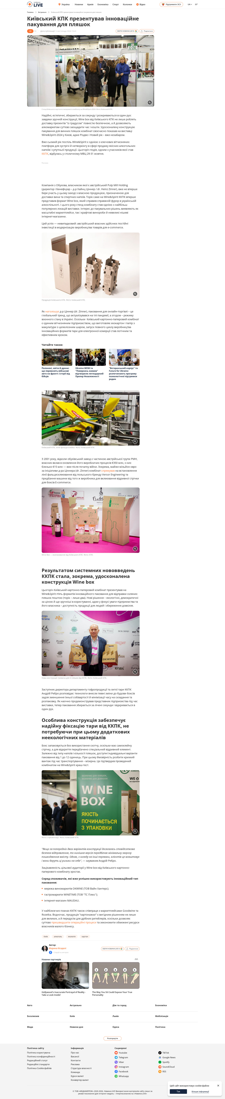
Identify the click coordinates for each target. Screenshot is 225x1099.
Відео (142, 4)
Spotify (165, 1062)
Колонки (127, 4)
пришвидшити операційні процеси (73, 922)
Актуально (42, 12)
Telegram (123, 1057)
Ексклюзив (33, 1016)
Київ (46, 936)
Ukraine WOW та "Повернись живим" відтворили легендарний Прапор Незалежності (89, 372)
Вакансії (75, 1056)
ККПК (45, 153)
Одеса (116, 1027)
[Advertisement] (89, 171)
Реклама (75, 1064)
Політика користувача (38, 1052)
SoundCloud (168, 1066)
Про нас (75, 1052)
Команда (75, 1072)
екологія (72, 936)
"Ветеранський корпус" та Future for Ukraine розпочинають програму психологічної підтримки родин (123, 374)
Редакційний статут (37, 1060)
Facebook (123, 1071)
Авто (29, 1005)
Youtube (123, 1052)
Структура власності (81, 1068)
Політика (160, 1027)
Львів (116, 1016)
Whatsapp (124, 1076)
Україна (66, 4)
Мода (30, 1027)
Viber (121, 1062)
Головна (30, 12)
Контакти (76, 1060)
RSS (164, 1071)
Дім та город (119, 1005)
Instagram (124, 1066)
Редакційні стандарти (38, 1064)
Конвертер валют (80, 1080)
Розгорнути (112, 1038)
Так (178, 1091)
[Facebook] (50, 952)
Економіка (103, 4)
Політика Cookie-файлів (39, 1068)
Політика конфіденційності (41, 1056)
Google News (169, 1057)
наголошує (52, 311)
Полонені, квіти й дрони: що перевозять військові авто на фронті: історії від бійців (56, 372)
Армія (90, 4)
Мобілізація (161, 1016)
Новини (79, 4)
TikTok (165, 1052)
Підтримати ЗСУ (173, 4)
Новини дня (76, 1027)
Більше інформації (200, 1091)
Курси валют (77, 1076)
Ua (189, 4)
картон (85, 936)
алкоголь (58, 936)
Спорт (116, 4)
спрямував (108, 470)
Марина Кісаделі (57, 948)
